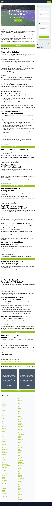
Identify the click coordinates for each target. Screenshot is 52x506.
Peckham (3, 431)
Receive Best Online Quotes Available (17, 185)
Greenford (20, 450)
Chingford (20, 481)
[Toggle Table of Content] (10, 49)
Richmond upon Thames (6, 481)
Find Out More (17, 332)
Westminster (4, 447)
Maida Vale (4, 488)
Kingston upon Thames (6, 465)
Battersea (3, 429)
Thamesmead (20, 431)
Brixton (3, 420)
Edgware (20, 479)
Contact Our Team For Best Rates (18, 146)
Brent (19, 445)
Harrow (19, 471)
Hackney (20, 406)
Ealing (19, 437)
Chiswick (3, 478)
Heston (19, 440)
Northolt (19, 466)
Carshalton (18, 361)
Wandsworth (4, 426)
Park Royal (20, 416)
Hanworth (20, 429)
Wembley (20, 447)
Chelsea (3, 442)
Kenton (19, 473)
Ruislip (19, 492)
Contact (49, 1)
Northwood (20, 499)
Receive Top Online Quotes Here (18, 363)
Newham (20, 413)
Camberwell (4, 428)
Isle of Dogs (4, 454)
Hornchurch (20, 491)
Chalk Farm (20, 401)
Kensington (4, 459)
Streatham (14, 361)
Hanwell (19, 432)
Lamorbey (3, 491)
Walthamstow (20, 460)
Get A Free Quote (18, 390)
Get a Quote (17, 20)
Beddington (6, 361)
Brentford (20, 400)
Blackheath (4, 444)
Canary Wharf (4, 467)
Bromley (3, 486)
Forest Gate (20, 424)
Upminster (20, 496)
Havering (20, 497)
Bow (19, 398)
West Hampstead (21, 414)
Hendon (19, 452)
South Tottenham (21, 434)
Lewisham (4, 433)
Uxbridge (20, 494)
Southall (19, 453)
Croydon (2, 361)
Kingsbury (20, 458)
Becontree (20, 465)
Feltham (19, 444)
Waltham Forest (21, 463)
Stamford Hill (20, 426)
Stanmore (20, 483)
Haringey (20, 442)
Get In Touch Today (18, 45)
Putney (3, 434)
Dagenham (20, 470)
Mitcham (10, 361)
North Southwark (5, 449)
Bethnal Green (4, 480)
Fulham (3, 439)
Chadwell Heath (21, 478)
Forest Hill (4, 415)
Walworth (3, 436)
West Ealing (20, 427)
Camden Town (4, 496)
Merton (3, 408)
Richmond (4, 475)
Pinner (19, 486)
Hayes (19, 468)
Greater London (4, 473)
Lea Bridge (20, 418)
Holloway (20, 411)
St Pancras (4, 483)
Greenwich (4, 446)
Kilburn (19, 403)
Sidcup (3, 485)
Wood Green (20, 455)
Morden (3, 410)
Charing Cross (4, 452)
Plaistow (19, 408)
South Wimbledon (5, 412)
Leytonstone (20, 439)
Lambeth (3, 418)
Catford (3, 423)
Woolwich (3, 494)
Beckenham (4, 413)
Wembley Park (21, 457)
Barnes (3, 457)
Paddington (4, 470)
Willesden (20, 421)
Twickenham (4, 493)
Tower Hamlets (4, 472)
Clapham (3, 421)
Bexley (19, 419)
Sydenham (4, 407)
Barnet (19, 484)
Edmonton (20, 476)
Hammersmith (4, 468)
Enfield (19, 489)
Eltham (3, 462)
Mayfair (3, 455)
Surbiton (3, 460)
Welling (19, 405)
